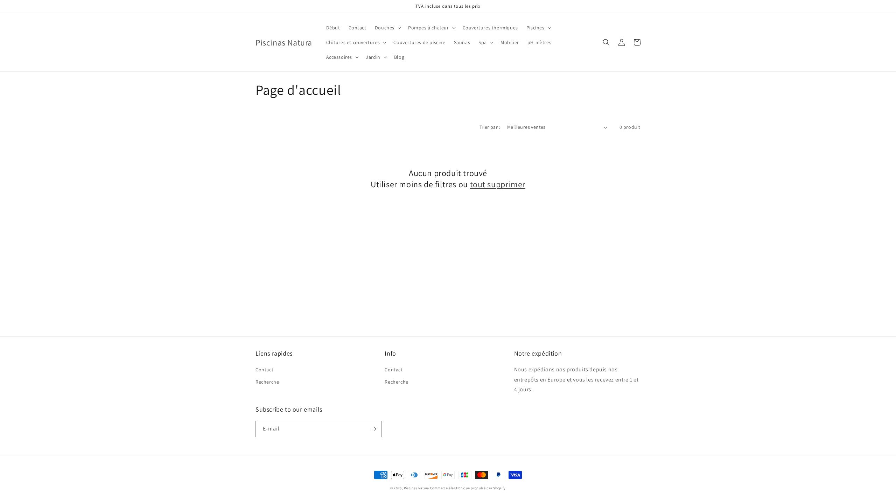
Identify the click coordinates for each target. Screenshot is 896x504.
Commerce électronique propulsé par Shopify (468, 488)
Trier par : (489, 127)
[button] (387, 27)
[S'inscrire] (373, 429)
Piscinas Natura (416, 488)
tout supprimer (497, 184)
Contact (264, 369)
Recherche (267, 382)
